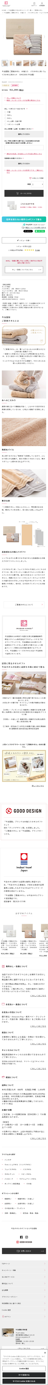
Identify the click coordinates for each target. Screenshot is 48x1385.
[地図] (18, 1339)
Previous (5, 36)
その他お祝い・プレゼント (15, 1208)
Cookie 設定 (24, 1368)
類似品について (7, 1283)
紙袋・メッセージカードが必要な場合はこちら (23, 100)
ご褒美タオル (38, 10)
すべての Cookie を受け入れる (24, 1381)
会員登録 (42, 5)
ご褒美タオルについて (24, 604)
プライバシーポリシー (10, 1297)
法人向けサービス (8, 1277)
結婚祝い (8, 1199)
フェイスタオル (11, 1169)
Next (42, 36)
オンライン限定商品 (12, 1183)
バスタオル (27, 1169)
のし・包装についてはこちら (22, 269)
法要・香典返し (11, 1213)
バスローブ (9, 1179)
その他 (29, 1183)
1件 (29, 246)
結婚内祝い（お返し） (26, 1199)
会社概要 (5, 1290)
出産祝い (8, 1203)
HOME (4, 10)
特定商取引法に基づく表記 (11, 1303)
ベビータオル (26, 1174)
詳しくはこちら (38, 786)
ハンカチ (8, 1160)
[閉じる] (45, 1352)
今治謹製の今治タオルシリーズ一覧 (20, 10)
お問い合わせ (26, 1251)
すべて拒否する (24, 1375)
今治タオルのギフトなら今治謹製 (24, 1228)
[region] (24, 1367)
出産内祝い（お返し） (26, 1203)
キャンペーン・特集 (9, 1270)
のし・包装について (14, 98)
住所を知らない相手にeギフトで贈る (24, 219)
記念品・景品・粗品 (30, 1213)
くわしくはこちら (38, 995)
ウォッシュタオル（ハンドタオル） (18, 1164)
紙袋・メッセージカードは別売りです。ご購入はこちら (25, 171)
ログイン (34, 5)
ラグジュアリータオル (27, 1179)
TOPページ (6, 1264)
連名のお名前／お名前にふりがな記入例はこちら (24, 154)
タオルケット (10, 1174)
